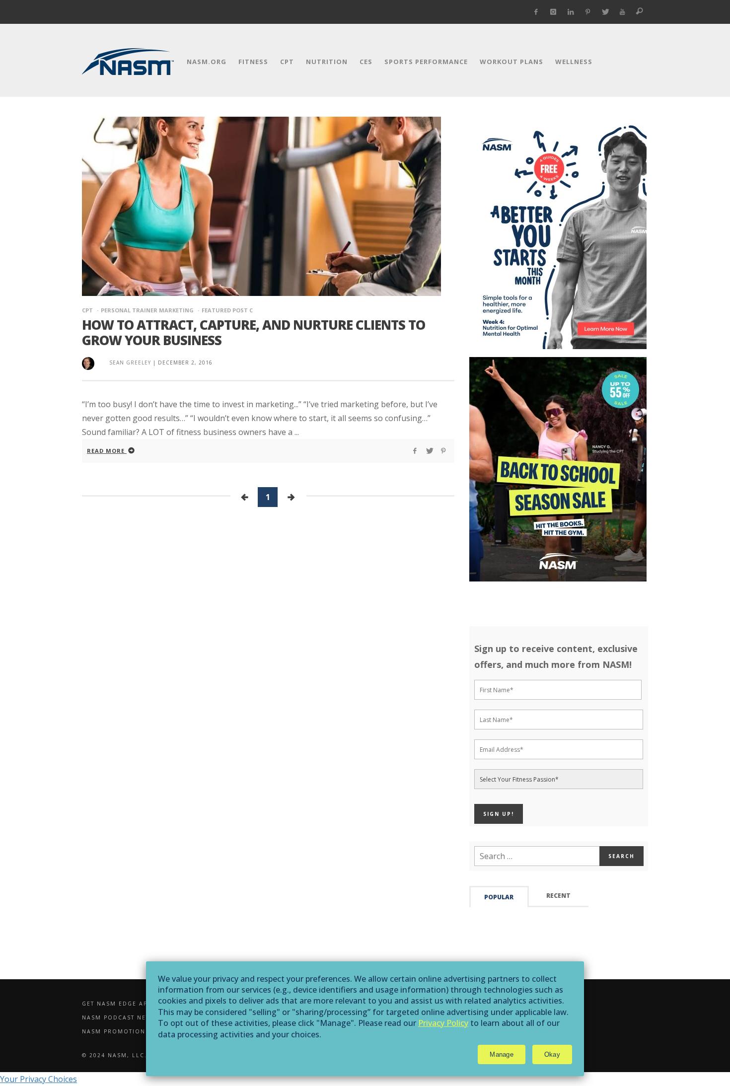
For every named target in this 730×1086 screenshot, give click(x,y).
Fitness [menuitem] (253, 61)
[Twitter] (605, 12)
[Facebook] (536, 12)
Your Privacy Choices (38, 1079)
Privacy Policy (443, 1022)
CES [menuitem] (366, 61)
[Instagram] (553, 12)
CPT (87, 310)
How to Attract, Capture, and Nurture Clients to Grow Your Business (253, 332)
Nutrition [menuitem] (327, 61)
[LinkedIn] (571, 12)
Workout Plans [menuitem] (511, 61)
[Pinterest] (588, 12)
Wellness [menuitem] (573, 61)
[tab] (499, 896)
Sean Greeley (130, 362)
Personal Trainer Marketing (147, 310)
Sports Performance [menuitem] (426, 61)
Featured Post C (227, 310)
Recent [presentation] (558, 895)
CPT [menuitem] (287, 61)
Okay (552, 1054)
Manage (501, 1054)
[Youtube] (622, 12)
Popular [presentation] (498, 897)
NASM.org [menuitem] (206, 61)
